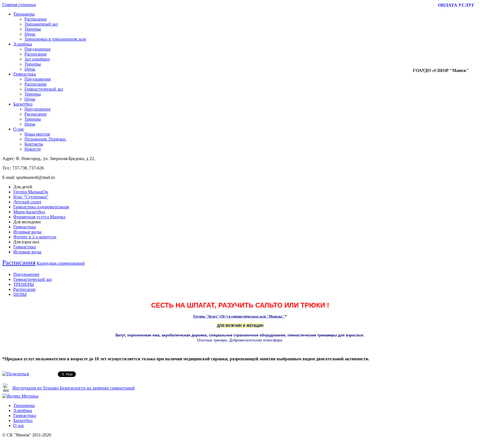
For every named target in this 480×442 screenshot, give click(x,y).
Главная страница (19, 4)
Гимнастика (24, 74)
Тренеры (32, 29)
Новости (32, 149)
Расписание (35, 19)
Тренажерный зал (41, 24)
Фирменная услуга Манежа (39, 216)
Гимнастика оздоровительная (41, 206)
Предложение (37, 49)
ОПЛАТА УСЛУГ (456, 5)
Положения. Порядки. (45, 139)
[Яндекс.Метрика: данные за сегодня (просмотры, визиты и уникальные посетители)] (20, 396)
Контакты (33, 144)
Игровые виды (27, 231)
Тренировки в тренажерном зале (55, 39)
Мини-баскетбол (29, 211)
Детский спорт (27, 201)
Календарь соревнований (61, 263)
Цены (29, 34)
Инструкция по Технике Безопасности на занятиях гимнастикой (73, 388)
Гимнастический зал (43, 89)
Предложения (37, 79)
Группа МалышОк (30, 191)
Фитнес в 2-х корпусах (34, 236)
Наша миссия (37, 134)
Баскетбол (22, 104)
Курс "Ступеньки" (30, 196)
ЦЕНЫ (20, 294)
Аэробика (22, 44)
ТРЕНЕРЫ (23, 284)
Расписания (19, 262)
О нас (18, 129)
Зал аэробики (37, 59)
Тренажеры (24, 14)
